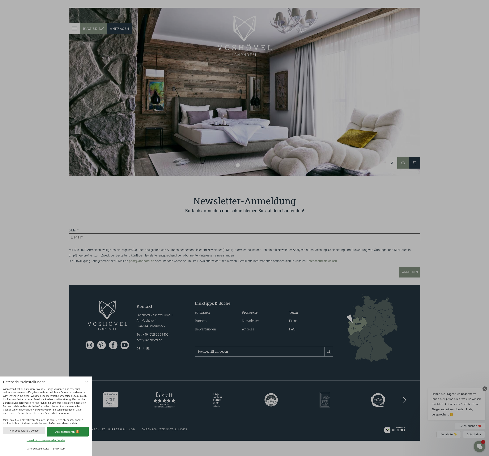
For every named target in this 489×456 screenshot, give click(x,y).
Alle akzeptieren (65, 431)
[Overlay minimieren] (86, 381)
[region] (46, 405)
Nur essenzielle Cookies (24, 430)
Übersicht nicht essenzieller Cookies (46, 440)
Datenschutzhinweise (38, 448)
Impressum (59, 448)
